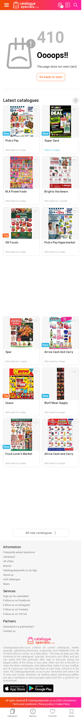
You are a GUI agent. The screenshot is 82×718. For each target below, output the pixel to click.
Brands (7, 565)
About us (8, 574)
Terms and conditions (24, 704)
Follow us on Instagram (16, 604)
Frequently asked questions (19, 552)
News (6, 583)
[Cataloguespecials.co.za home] (26, 5)
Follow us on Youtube (15, 609)
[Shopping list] (67, 5)
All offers (8, 561)
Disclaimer (69, 700)
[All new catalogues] (75, 100)
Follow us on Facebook (16, 600)
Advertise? (9, 556)
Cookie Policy (62, 704)
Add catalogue (11, 579)
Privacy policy (46, 704)
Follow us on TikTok (15, 614)
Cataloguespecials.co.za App (20, 570)
